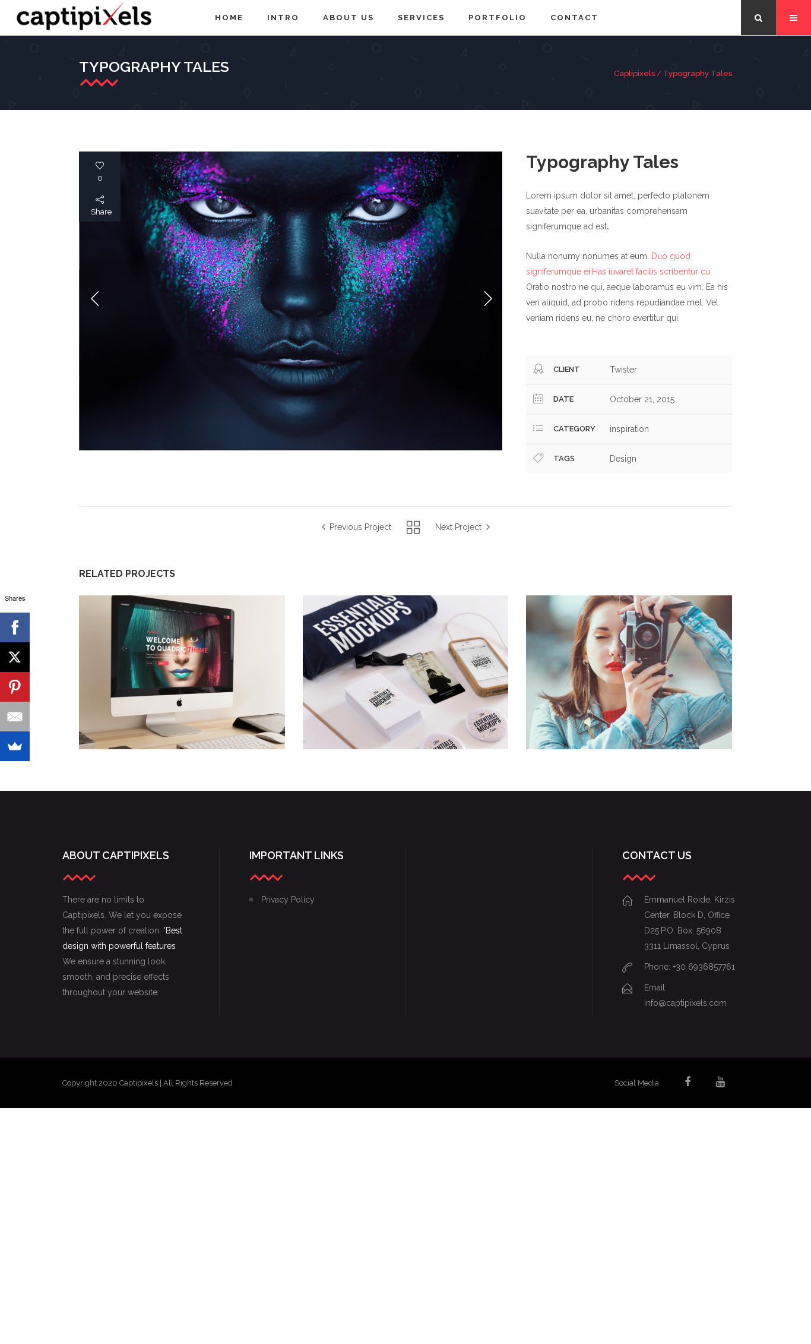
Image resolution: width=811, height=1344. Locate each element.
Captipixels (634, 73)
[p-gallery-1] (290, 301)
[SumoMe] (15, 746)
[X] (15, 657)
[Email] (15, 716)
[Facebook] (15, 627)
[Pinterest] (15, 687)
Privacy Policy (288, 899)
